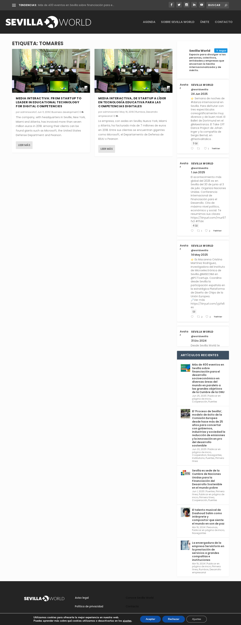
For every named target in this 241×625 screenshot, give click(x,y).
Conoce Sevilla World (139, 598)
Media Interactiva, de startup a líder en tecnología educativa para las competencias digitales (132, 102)
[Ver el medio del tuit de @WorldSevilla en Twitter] (194, 311)
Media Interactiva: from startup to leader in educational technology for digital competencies (48, 102)
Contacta (132, 606)
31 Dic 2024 (199, 341)
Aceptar (150, 619)
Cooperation (199, 455)
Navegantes (214, 455)
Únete (204, 22)
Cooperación (199, 401)
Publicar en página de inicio (206, 397)
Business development (65, 112)
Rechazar (173, 619)
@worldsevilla (199, 89)
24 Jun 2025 (199, 94)
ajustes (127, 621)
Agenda (149, 22)
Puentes (212, 401)
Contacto (224, 22)
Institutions (198, 458)
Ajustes (196, 619)
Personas (212, 527)
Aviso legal (82, 598)
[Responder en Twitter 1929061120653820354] (193, 231)
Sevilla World (202, 85)
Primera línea (206, 497)
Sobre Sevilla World (177, 22)
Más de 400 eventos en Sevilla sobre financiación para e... (76, 5)
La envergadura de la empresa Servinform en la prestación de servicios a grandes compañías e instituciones (208, 551)
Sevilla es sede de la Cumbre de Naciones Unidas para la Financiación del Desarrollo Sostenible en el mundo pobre (207, 479)
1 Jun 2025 (198, 172)
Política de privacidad (89, 606)
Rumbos (140, 111)
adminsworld (28, 112)
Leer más (24, 145)
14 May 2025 (199, 255)
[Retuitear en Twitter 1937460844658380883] (199, 148)
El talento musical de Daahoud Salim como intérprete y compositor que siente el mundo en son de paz (208, 516)
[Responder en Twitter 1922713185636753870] (193, 317)
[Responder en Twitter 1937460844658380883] (193, 148)
